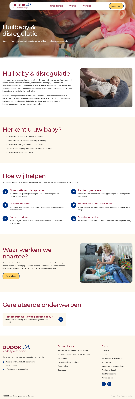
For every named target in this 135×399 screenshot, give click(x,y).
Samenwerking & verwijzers (113, 366)
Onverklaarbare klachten (68, 362)
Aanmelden (116, 6)
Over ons (73, 6)
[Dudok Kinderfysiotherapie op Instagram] (109, 384)
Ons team (106, 350)
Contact (87, 6)
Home (5, 41)
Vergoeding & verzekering (112, 358)
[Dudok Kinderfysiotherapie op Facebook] (104, 384)
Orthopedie (63, 370)
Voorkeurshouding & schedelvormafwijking (28, 41)
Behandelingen (56, 6)
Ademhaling (63, 366)
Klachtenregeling (109, 374)
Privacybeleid (107, 378)
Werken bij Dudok (109, 370)
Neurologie (62, 358)
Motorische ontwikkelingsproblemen (73, 350)
